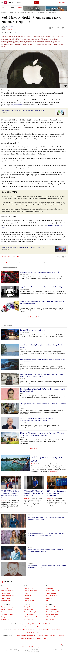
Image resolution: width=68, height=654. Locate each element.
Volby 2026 (4, 588)
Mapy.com (23, 624)
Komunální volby (6, 600)
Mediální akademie (38, 645)
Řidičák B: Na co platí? (52, 614)
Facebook (7, 645)
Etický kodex (48, 645)
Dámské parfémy (43, 635)
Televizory (23, 638)
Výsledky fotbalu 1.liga (52, 590)
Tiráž (30, 645)
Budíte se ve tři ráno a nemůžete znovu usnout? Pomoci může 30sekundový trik (42, 360)
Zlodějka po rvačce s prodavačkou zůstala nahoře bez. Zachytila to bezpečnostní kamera (43, 404)
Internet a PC (5, 249)
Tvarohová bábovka (7, 614)
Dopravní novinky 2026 (52, 612)
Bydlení (22, 437)
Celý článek (53, 471)
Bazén (14, 629)
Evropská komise (39, 262)
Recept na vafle (5, 617)
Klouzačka (46, 629)
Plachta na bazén (22, 629)
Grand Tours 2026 (29, 600)
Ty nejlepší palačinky (7, 607)
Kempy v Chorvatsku (30, 607)
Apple (21, 262)
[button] (34, 69)
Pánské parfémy (41, 638)
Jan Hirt (26, 593)
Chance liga (49, 588)
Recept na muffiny (6, 609)
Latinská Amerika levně (30, 617)
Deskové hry (60, 635)
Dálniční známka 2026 (52, 609)
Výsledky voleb (5, 593)
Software (4, 112)
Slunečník (39, 629)
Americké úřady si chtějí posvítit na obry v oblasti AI (39, 272)
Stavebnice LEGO (32, 635)
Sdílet (59, 28)
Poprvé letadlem (28, 609)
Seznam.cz (62, 2)
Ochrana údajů (57, 645)
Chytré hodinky (31, 638)
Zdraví (21, 364)
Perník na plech (5, 619)
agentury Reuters (17, 105)
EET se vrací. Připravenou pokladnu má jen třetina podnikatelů (56, 493)
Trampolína (31, 629)
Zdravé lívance (5, 612)
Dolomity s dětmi (28, 619)
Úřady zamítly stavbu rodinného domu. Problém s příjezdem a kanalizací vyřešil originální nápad (42, 434)
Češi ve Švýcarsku (29, 614)
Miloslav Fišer (10, 27)
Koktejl (22, 408)
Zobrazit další (33, 317)
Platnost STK (50, 619)
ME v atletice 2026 (51, 595)
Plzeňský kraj (23, 379)
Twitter (14, 645)
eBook (53, 28)
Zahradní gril (30, 632)
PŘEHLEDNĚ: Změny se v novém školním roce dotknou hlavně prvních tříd (10, 494)
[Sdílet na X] (66, 257)
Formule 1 (49, 598)
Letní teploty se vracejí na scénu (46, 458)
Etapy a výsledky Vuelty (30, 590)
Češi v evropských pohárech (33, 627)
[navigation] (2, 2)
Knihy (21, 393)
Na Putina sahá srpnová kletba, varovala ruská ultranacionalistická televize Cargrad (36, 419)
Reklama (19, 645)
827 (66, 28)
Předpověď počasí (33, 624)
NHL (47, 600)
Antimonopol (28, 262)
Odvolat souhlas (26, 646)
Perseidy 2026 (43, 624)
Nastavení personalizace (39, 646)
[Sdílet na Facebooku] (63, 257)
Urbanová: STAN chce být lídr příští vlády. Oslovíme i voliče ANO (33, 493)
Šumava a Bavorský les (30, 612)
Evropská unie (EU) (50, 262)
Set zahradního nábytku (56, 629)
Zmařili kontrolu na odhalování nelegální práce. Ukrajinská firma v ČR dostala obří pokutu (41, 375)
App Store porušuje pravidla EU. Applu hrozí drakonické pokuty (43, 287)
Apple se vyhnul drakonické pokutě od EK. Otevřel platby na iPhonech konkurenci (42, 302)
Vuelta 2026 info (28, 588)
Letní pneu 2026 (51, 607)
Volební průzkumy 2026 (8, 590)
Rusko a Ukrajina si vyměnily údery (33, 330)
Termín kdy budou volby (8, 595)
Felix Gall (26, 598)
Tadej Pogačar (28, 595)
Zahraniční (23, 349)
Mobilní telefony (21, 635)
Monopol (16, 262)
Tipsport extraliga (51, 593)
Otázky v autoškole (51, 617)
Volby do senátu (5, 598)
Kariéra (25, 645)
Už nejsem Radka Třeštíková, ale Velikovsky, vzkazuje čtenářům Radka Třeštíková (43, 390)
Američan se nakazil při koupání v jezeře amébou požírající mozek (41, 346)
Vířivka (37, 632)
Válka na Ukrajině (24, 332)
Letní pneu (52, 635)
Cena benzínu (53, 624)
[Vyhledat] (36, 2)
